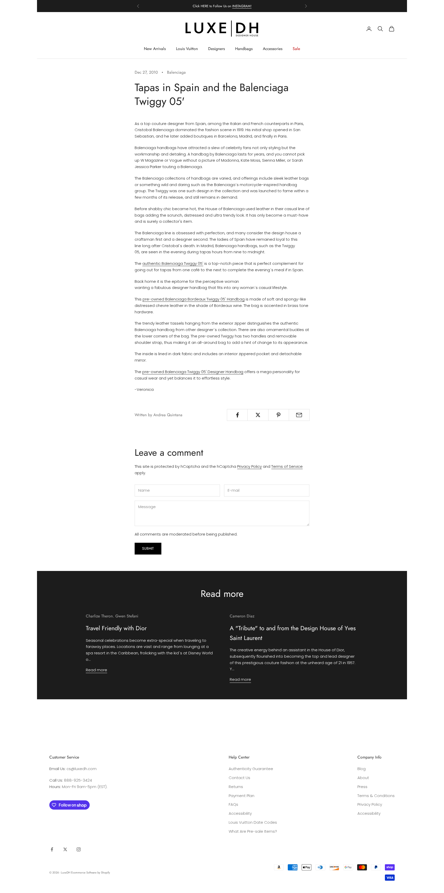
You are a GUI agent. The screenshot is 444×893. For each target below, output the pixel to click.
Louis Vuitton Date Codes (253, 822)
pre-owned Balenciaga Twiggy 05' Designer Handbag (192, 371)
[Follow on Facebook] (51, 849)
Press (362, 786)
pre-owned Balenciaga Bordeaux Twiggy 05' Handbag (194, 299)
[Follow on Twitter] (65, 849)
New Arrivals (155, 49)
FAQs (233, 804)
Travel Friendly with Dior (116, 628)
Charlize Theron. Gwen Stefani (112, 616)
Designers (216, 49)
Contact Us (239, 777)
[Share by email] (299, 415)
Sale (296, 49)
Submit (148, 548)
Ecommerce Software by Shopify (90, 872)
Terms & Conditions (376, 795)
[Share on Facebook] (237, 415)
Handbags (244, 49)
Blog (361, 768)
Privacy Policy (249, 466)
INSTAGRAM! (242, 6)
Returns (236, 786)
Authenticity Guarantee (251, 768)
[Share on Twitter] (258, 415)
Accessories (272, 49)
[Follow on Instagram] (78, 849)
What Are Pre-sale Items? (253, 831)
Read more (96, 670)
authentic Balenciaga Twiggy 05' (172, 263)
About (363, 777)
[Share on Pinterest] (279, 415)
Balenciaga (176, 72)
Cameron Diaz (242, 616)
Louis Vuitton (187, 49)
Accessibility (240, 813)
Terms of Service (287, 466)
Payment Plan (241, 795)
